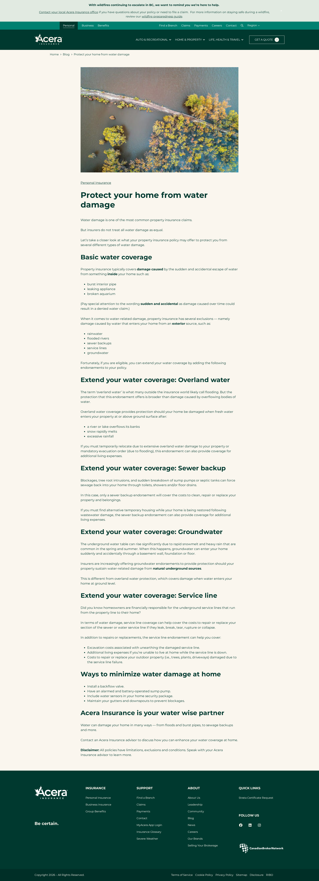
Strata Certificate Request (256, 797)
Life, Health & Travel (224, 39)
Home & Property (188, 39)
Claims (185, 25)
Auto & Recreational (152, 39)
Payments (201, 25)
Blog (66, 54)
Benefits (103, 25)
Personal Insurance (96, 183)
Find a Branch (168, 25)
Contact (231, 25)
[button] (242, 25)
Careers (217, 25)
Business (88, 25)
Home (54, 54)
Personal (68, 25)
